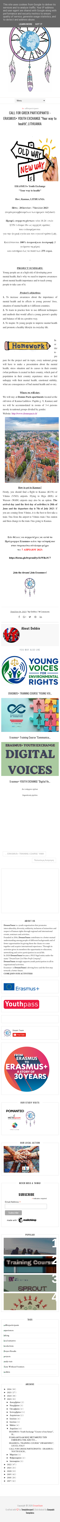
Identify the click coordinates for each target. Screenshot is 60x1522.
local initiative (10, 1340)
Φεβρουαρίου (16, 1458)
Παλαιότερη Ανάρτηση (44, 860)
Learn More (25, 24)
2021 (9, 1467)
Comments (44, 611)
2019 (9, 1474)
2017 (9, 1481)
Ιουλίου (13, 1418)
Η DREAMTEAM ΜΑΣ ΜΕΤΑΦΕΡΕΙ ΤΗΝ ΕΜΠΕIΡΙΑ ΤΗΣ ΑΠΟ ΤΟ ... (28, 1438)
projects (7, 1356)
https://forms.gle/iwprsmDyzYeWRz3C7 (30, 557)
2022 (9, 1464)
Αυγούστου (15, 1415)
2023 (9, 1399)
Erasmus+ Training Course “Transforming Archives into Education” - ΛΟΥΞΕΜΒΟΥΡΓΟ (25, 1264)
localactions (9, 1346)
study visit (8, 1361)
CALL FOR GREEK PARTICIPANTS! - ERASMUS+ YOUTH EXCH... (31, 1450)
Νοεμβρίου (15, 1405)
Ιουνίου (13, 1422)
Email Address (13, 1201)
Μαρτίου (14, 1454)
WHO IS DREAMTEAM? (18, 1242)
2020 (9, 1471)
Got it (38, 24)
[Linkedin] (40, 617)
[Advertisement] (27, 891)
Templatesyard (27, 1509)
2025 (9, 1392)
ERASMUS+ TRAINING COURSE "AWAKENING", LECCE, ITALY (31, 1444)
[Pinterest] (35, 617)
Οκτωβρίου (15, 1409)
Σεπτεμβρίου (15, 1412)
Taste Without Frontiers (14, 1366)
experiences (9, 1330)
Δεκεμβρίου (15, 1402)
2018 (9, 1477)
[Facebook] (19, 617)
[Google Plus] (24, 617)
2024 (9, 1395)
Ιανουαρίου (15, 1461)
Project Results (10, 1351)
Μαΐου (13, 1425)
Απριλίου (14, 1428)
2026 (9, 1389)
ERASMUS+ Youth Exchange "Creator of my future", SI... (31, 1433)
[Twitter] (30, 617)
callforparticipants (32, 108)
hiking (6, 1335)
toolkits (7, 1372)
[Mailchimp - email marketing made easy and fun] (22, 1222)
